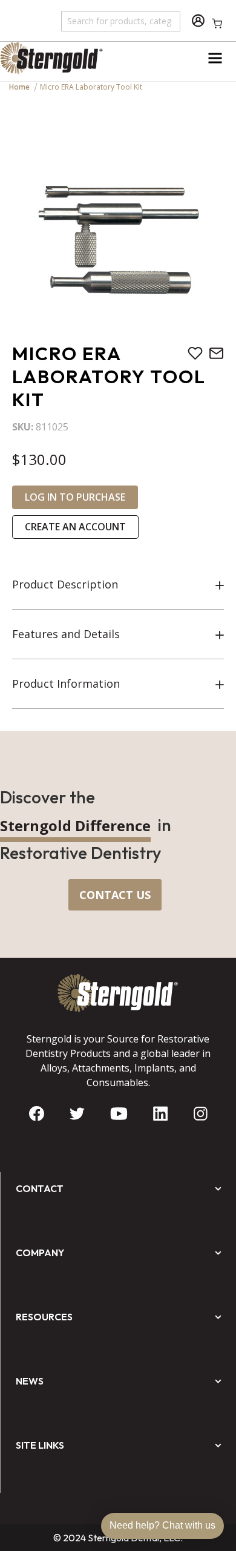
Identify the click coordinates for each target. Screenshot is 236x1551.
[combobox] (121, 20)
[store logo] (59, 58)
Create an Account (75, 526)
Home (19, 87)
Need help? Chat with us (162, 1525)
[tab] (118, 585)
